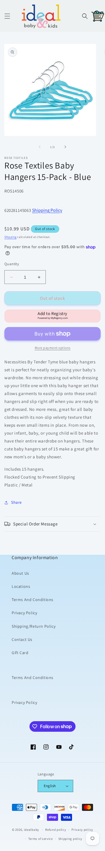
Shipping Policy (47, 210)
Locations (21, 586)
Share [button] (16, 502)
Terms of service (40, 839)
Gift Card (20, 652)
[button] (7, 16)
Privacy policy (82, 830)
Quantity (11, 263)
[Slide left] (39, 146)
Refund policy (55, 830)
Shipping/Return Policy (33, 626)
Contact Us (22, 639)
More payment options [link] (53, 347)
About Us (20, 573)
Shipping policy (70, 839)
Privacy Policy (24, 612)
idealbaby (31, 830)
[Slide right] (65, 146)
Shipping (10, 237)
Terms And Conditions (32, 599)
